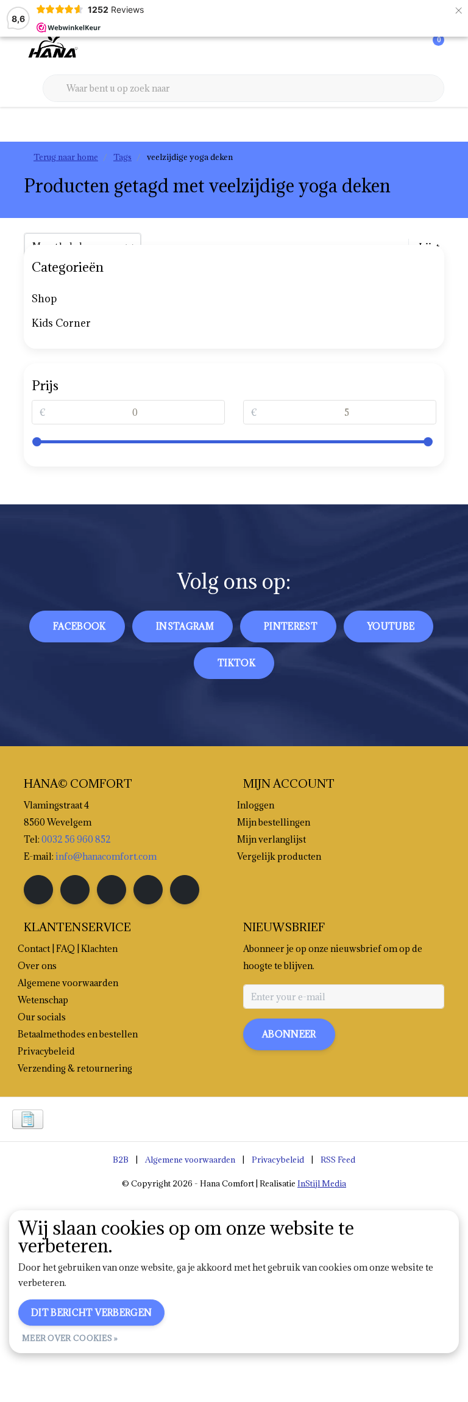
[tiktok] (184, 889)
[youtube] (148, 889)
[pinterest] (111, 889)
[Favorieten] (409, 48)
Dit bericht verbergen (91, 1312)
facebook (79, 626)
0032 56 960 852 (76, 839)
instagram (185, 626)
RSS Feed (338, 1159)
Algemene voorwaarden (190, 1159)
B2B (121, 1159)
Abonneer (289, 1034)
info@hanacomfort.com (106, 856)
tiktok (236, 663)
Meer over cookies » (70, 1338)
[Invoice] (27, 1119)
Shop (44, 298)
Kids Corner (61, 323)
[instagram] (75, 889)
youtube (390, 626)
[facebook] (38, 889)
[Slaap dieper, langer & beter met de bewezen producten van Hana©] (52, 48)
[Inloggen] (386, 48)
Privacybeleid (278, 1159)
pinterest (290, 626)
